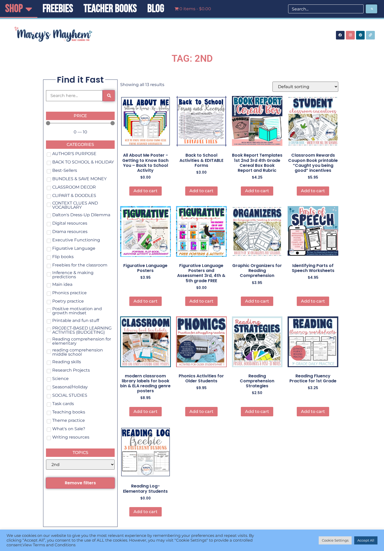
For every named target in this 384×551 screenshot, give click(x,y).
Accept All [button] (365, 540)
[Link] (370, 35)
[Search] (371, 8)
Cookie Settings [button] (335, 540)
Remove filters (80, 483)
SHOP (14, 8)
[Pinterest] (360, 35)
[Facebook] (340, 35)
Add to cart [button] (145, 190)
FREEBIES (58, 8)
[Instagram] (350, 35)
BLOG (155, 8)
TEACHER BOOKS (110, 8)
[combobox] (326, 8)
